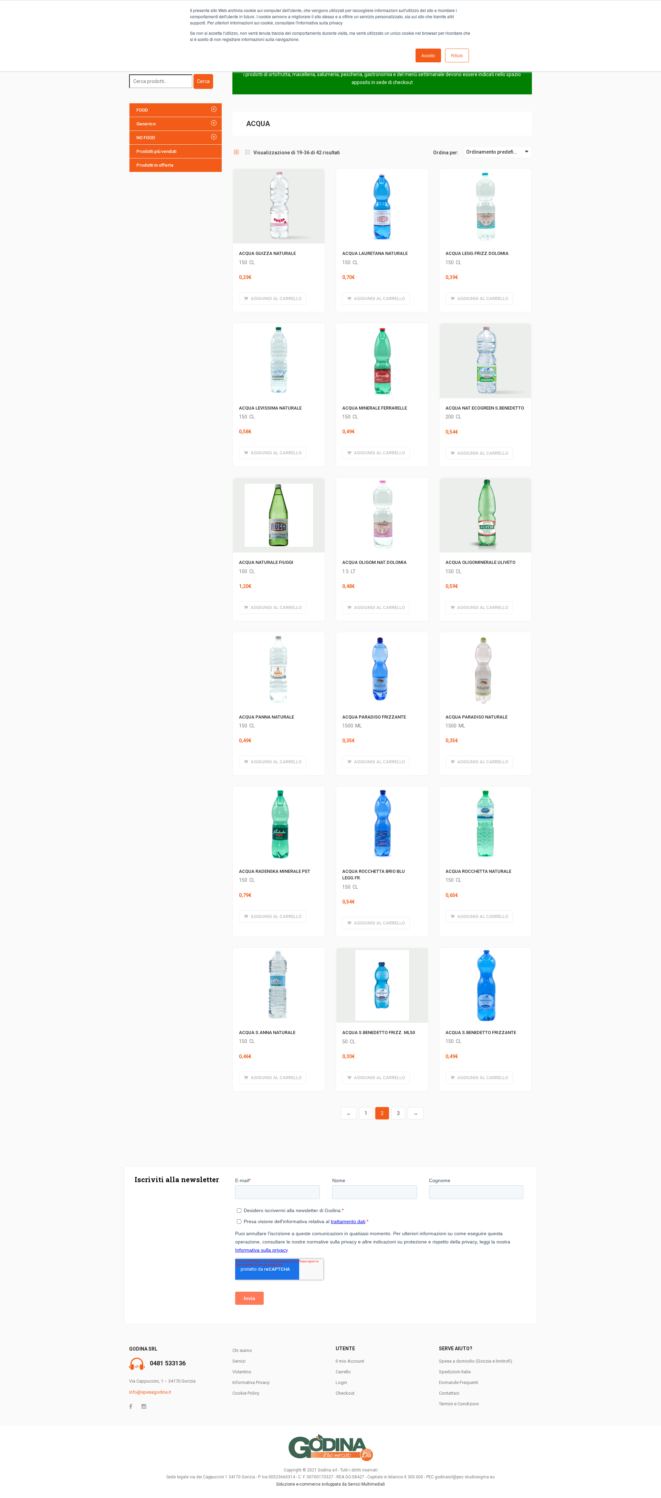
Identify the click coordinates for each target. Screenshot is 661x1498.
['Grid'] (236, 152)
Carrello (343, 1371)
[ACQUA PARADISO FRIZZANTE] (382, 636)
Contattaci (449, 1393)
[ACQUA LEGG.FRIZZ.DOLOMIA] (485, 172)
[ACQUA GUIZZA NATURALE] (279, 172)
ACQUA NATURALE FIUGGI (266, 562)
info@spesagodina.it (150, 1392)
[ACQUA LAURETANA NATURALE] (382, 172)
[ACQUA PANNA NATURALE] (279, 636)
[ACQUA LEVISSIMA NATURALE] (279, 327)
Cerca (203, 81)
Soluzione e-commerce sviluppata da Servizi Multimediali (330, 1484)
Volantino (241, 1371)
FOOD (142, 110)
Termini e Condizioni (459, 1403)
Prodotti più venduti (156, 151)
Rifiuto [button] (457, 55)
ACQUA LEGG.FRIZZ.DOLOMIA (476, 253)
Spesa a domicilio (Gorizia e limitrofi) (475, 1361)
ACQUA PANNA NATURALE (266, 717)
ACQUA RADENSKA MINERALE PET (274, 871)
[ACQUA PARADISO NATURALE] (485, 636)
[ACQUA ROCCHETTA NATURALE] (485, 790)
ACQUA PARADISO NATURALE (476, 717)
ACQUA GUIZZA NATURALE (267, 253)
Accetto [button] (428, 55)
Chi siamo (242, 1350)
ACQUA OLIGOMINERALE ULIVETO (480, 562)
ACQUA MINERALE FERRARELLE (374, 408)
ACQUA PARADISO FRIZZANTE (374, 717)
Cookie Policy (245, 1393)
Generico (146, 123)
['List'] (247, 152)
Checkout (345, 1393)
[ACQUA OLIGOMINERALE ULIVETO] (485, 482)
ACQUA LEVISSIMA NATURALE (270, 408)
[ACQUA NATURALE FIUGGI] (279, 482)
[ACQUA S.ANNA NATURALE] (279, 951)
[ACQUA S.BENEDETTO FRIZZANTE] (485, 951)
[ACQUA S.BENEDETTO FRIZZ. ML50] (382, 951)
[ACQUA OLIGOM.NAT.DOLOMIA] (382, 482)
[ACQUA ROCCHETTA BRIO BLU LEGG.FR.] (382, 790)
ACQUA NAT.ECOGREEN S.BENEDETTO (484, 408)
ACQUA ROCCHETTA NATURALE (478, 871)
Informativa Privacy (251, 1382)
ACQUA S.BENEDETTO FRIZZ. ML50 (378, 1032)
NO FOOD (145, 137)
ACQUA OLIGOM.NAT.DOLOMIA (374, 562)
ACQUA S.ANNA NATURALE (267, 1032)
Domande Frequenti (458, 1382)
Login (341, 1382)
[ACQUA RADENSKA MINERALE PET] (279, 790)
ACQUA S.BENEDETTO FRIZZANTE (480, 1032)
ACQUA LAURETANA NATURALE (375, 253)
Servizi (238, 1361)
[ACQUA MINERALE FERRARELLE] (382, 327)
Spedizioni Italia (455, 1371)
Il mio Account (350, 1361)
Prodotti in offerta (154, 165)
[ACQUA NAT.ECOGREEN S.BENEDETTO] (485, 327)
